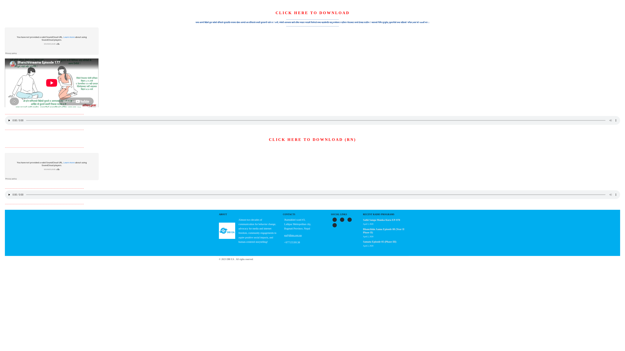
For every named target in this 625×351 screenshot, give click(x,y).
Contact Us (368, 16)
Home (256, 16)
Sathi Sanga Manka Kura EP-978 (381, 220)
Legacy (351, 16)
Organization (291, 16)
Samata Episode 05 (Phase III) (379, 241)
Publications (332, 16)
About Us (272, 16)
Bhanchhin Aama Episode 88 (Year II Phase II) (383, 231)
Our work (312, 16)
